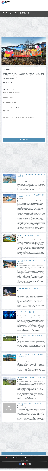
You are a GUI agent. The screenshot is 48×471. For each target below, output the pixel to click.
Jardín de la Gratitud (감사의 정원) (27, 288)
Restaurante (26, 6)
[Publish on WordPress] (28, 463)
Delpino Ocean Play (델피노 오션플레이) (29, 235)
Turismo (19, 6)
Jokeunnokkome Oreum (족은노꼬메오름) (29, 336)
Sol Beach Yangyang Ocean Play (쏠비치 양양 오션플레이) (30, 195)
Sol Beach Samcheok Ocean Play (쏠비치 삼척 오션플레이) (31, 175)
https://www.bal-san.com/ (7, 84)
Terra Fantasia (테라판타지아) (26, 312)
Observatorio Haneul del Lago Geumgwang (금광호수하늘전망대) (30, 355)
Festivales (12, 6)
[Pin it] (25, 463)
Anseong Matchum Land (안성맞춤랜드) (29, 404)
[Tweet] (22, 463)
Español (5, 6)
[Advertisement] (23, 27)
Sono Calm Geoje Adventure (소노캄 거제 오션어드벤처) (31, 261)
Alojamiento (39, 6)
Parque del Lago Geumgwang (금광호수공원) (31, 377)
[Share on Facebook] (20, 463)
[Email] (30, 463)
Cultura (4, 9)
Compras (32, 6)
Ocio (9, 9)
